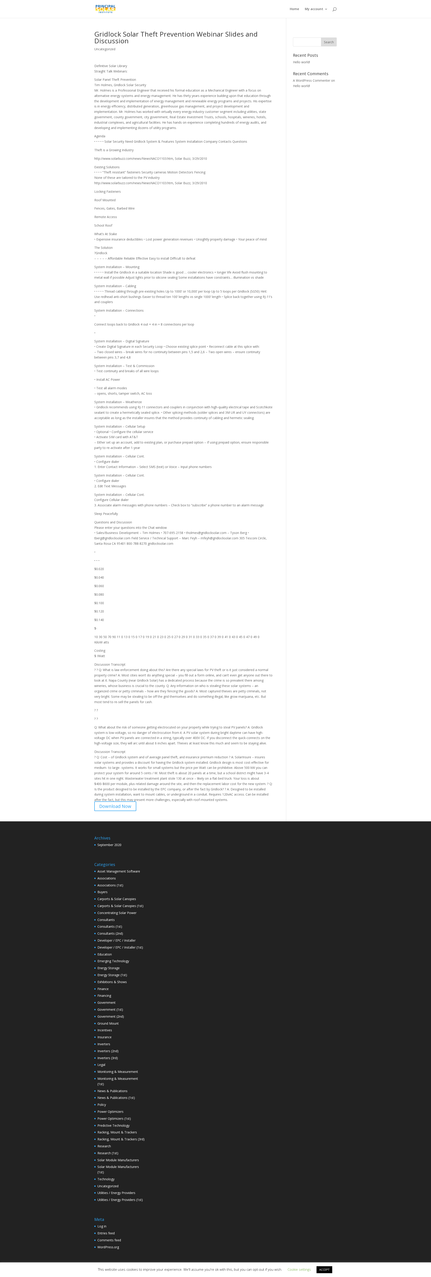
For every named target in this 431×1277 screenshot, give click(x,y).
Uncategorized (108, 1186)
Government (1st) (110, 1009)
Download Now (115, 806)
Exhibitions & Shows (112, 982)
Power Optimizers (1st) (114, 1118)
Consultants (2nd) (110, 933)
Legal (101, 1065)
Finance (103, 989)
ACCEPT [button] (324, 1270)
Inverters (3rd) (107, 1058)
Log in (101, 1226)
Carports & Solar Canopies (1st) (120, 906)
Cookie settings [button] (299, 1269)
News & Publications (112, 1091)
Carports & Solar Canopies (116, 899)
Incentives (104, 1030)
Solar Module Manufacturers (118, 1160)
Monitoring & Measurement (117, 1071)
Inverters (103, 1044)
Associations (106, 878)
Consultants (106, 920)
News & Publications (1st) (116, 1098)
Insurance (104, 1037)
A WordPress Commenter (311, 80)
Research (104, 1146)
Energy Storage (108, 968)
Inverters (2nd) (108, 1051)
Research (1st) (107, 1153)
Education (104, 954)
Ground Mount (108, 1023)
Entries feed (106, 1233)
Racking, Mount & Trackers (117, 1132)
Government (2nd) (110, 1016)
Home (294, 9)
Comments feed (109, 1240)
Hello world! (301, 62)
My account (314, 9)
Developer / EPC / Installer (116, 940)
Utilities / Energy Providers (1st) (120, 1200)
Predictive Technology (113, 1125)
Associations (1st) (110, 885)
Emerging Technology (113, 961)
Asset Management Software (118, 871)
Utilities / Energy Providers (116, 1193)
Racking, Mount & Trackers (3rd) (121, 1139)
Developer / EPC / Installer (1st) (120, 947)
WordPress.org (108, 1247)
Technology (105, 1179)
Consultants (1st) (109, 926)
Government (106, 1002)
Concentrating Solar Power (116, 913)
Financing (104, 995)
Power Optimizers (110, 1111)
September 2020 (109, 845)
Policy (101, 1104)
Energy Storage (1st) (112, 975)
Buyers (102, 892)
